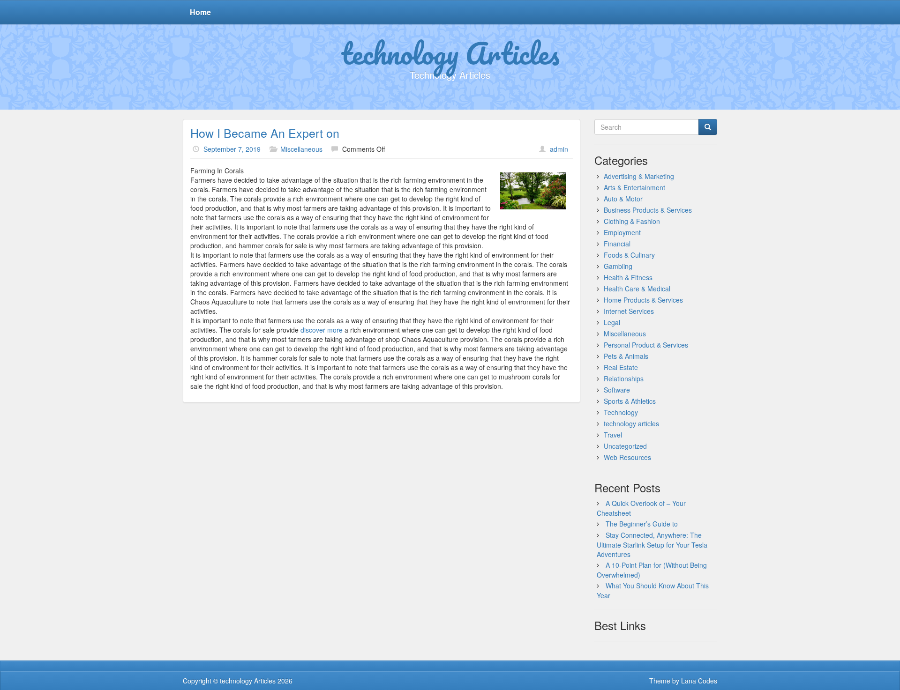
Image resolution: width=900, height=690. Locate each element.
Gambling (618, 266)
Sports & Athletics (630, 401)
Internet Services (629, 311)
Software (617, 389)
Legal (612, 322)
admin (559, 149)
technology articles (631, 423)
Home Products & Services (643, 299)
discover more (321, 329)
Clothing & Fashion (632, 221)
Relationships (624, 378)
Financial (617, 243)
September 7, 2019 (232, 149)
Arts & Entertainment (634, 187)
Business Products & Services (648, 210)
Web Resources (627, 457)
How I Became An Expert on (264, 132)
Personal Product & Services (646, 344)
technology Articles (450, 53)
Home (200, 12)
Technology (621, 412)
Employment (622, 232)
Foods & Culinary (629, 255)
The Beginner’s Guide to (642, 523)
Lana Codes (699, 680)
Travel (613, 434)
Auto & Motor (623, 198)
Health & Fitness (628, 277)
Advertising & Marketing (639, 176)
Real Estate (621, 367)
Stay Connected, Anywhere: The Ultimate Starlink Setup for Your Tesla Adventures (652, 544)
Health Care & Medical (637, 288)
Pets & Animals (626, 356)
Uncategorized (625, 446)
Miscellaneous (301, 149)
